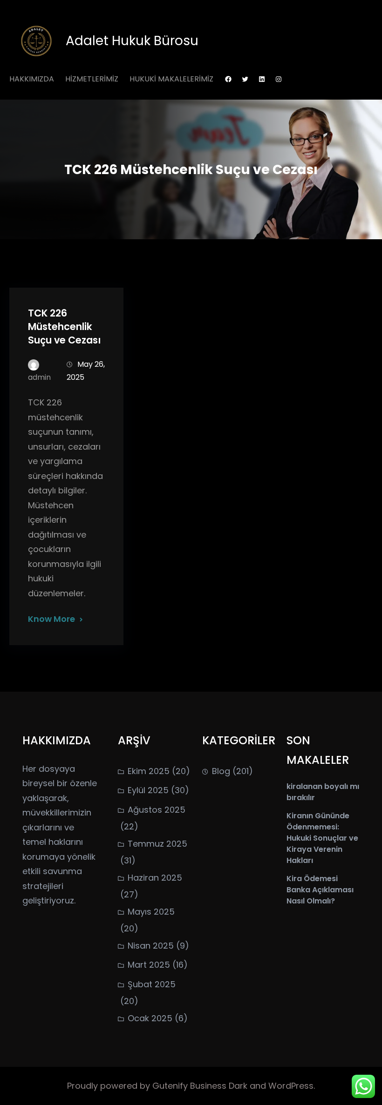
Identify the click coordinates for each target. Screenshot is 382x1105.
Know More (51, 619)
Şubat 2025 (152, 984)
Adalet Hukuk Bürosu (132, 41)
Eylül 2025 (148, 790)
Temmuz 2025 (157, 843)
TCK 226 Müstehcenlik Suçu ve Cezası (64, 326)
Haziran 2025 (155, 877)
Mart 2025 (149, 964)
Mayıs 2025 (151, 911)
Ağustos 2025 (156, 809)
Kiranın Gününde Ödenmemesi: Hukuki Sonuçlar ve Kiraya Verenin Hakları (322, 838)
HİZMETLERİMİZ (91, 79)
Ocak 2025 (150, 1018)
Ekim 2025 (149, 771)
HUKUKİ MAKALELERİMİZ (171, 79)
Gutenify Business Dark (201, 1086)
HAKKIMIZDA (31, 79)
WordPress (291, 1086)
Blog (221, 771)
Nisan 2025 (151, 945)
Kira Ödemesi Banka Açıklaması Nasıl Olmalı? (320, 889)
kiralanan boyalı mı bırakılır (322, 792)
